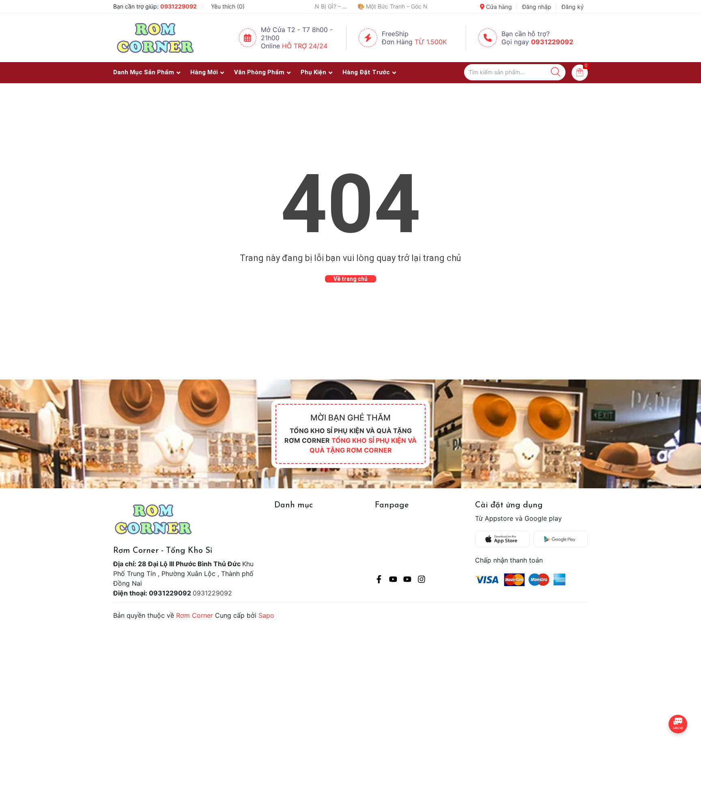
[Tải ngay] (504, 539)
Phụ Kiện (313, 72)
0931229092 (178, 6)
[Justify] (555, 72)
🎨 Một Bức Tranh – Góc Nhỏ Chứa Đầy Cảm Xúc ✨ (365, 6)
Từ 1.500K (431, 42)
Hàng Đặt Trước (366, 72)
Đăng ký (572, 6)
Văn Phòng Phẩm (259, 72)
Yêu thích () (228, 6)
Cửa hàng (498, 6)
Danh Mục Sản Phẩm (143, 72)
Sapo (266, 615)
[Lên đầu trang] (679, 746)
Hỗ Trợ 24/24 (304, 46)
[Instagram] (421, 580)
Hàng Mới (204, 72)
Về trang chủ (350, 279)
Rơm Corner (194, 615)
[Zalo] (407, 580)
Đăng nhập (536, 6)
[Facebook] (379, 580)
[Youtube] (393, 580)
